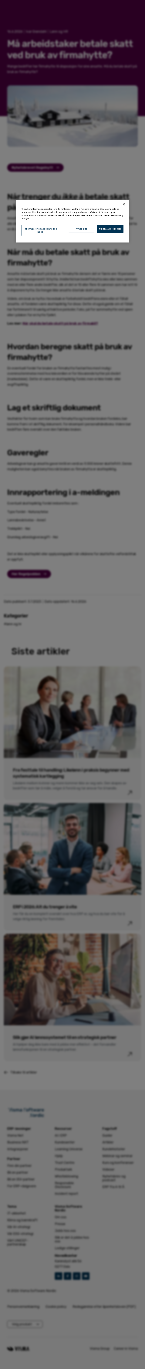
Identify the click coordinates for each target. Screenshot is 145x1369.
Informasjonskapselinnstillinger (40, 230)
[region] (72, 221)
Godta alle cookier (110, 228)
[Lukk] (124, 204)
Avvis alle (81, 228)
